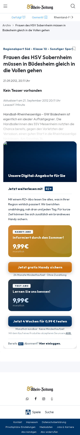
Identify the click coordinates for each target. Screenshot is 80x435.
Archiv (6, 25)
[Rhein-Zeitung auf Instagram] (44, 399)
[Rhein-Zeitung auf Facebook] (35, 399)
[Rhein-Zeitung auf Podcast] (52, 399)
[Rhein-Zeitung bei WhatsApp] (27, 399)
